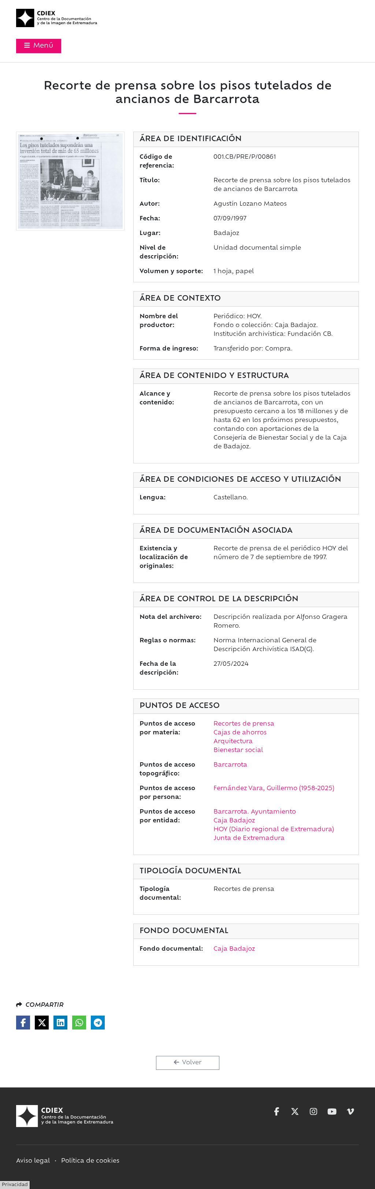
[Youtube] (332, 1111)
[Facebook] (23, 1023)
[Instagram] (313, 1111)
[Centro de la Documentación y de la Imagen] (56, 18)
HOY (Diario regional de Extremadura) (274, 830)
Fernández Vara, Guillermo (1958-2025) (274, 789)
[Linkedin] (60, 1023)
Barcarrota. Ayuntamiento (255, 812)
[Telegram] (98, 1023)
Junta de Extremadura (249, 838)
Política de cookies (90, 1161)
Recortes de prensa (244, 724)
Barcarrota (230, 765)
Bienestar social (238, 750)
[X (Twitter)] (42, 1023)
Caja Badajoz (234, 821)
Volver (191, 1063)
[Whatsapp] (79, 1023)
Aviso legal (33, 1161)
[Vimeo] (350, 1111)
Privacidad (15, 1185)
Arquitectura (233, 742)
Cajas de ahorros (240, 733)
